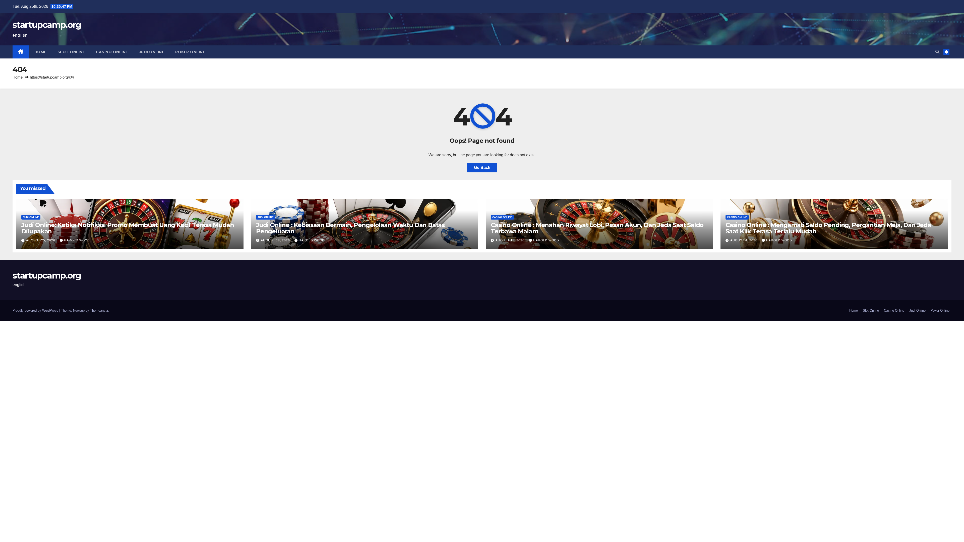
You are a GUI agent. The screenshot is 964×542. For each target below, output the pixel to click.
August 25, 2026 (41, 240)
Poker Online (190, 52)
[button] (937, 52)
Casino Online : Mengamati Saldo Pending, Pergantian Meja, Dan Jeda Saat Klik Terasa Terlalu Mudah (828, 228)
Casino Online (112, 52)
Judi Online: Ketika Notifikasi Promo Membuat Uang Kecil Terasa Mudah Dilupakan (127, 228)
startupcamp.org (47, 25)
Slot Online (71, 52)
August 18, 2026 (276, 240)
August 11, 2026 (510, 240)
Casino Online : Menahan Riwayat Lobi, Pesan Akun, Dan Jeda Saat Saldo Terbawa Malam (597, 228)
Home (40, 52)
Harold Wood (77, 240)
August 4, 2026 (744, 240)
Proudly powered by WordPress (36, 310)
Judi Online (151, 52)
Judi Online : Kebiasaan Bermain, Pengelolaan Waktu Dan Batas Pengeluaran (350, 228)
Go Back (482, 167)
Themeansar (99, 310)
